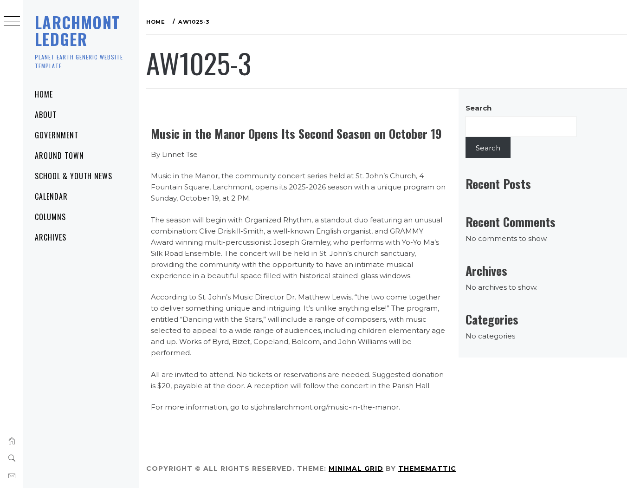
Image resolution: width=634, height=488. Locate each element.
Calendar (51, 196)
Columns (50, 216)
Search (479, 108)
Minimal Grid (356, 468)
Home (44, 94)
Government (56, 135)
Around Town (59, 155)
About (46, 114)
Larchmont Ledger (77, 30)
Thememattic (427, 468)
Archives (50, 237)
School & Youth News (73, 176)
